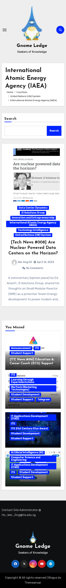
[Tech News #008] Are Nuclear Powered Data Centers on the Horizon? (33, 247)
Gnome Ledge (32, 45)
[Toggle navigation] (4, 30)
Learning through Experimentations (22, 381)
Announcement (21, 348)
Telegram (43, 399)
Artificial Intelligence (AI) (27, 452)
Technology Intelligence (33, 230)
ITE (37, 348)
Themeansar (32, 582)
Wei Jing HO (25, 262)
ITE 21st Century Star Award (29, 428)
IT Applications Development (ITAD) (29, 417)
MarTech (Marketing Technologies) (24, 388)
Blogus (52, 577)
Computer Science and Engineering (25, 458)
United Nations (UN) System (33, 235)
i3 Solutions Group (33, 212)
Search (10, 119)
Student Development (25, 394)
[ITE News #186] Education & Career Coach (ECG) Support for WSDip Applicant (32, 363)
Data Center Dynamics (33, 207)
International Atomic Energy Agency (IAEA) (33, 224)
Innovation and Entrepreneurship (33, 217)
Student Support (22, 353)
